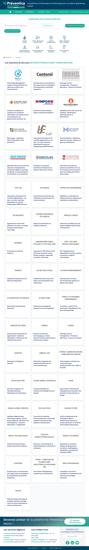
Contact (44, 548)
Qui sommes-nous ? (33, 548)
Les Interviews (15, 540)
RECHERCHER (48, 25)
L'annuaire (14, 533)
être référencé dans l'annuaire (75, 25)
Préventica (9, 57)
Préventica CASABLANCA (42, 534)
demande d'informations (12, 31)
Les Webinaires (14, 537)
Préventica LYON (43, 542)
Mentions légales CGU (55, 548)
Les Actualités (14, 542)
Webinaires (30, 12)
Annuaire (18, 12)
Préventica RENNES (44, 540)
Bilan (35, 538)
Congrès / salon (44, 12)
